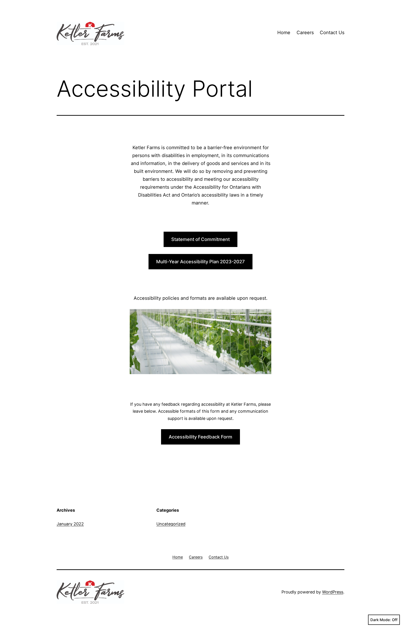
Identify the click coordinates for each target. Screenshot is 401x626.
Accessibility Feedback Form (200, 437)
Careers (305, 32)
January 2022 (70, 523)
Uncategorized (170, 523)
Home (283, 32)
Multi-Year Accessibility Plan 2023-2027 (200, 261)
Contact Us (332, 32)
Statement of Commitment (200, 239)
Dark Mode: (380, 619)
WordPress (332, 592)
